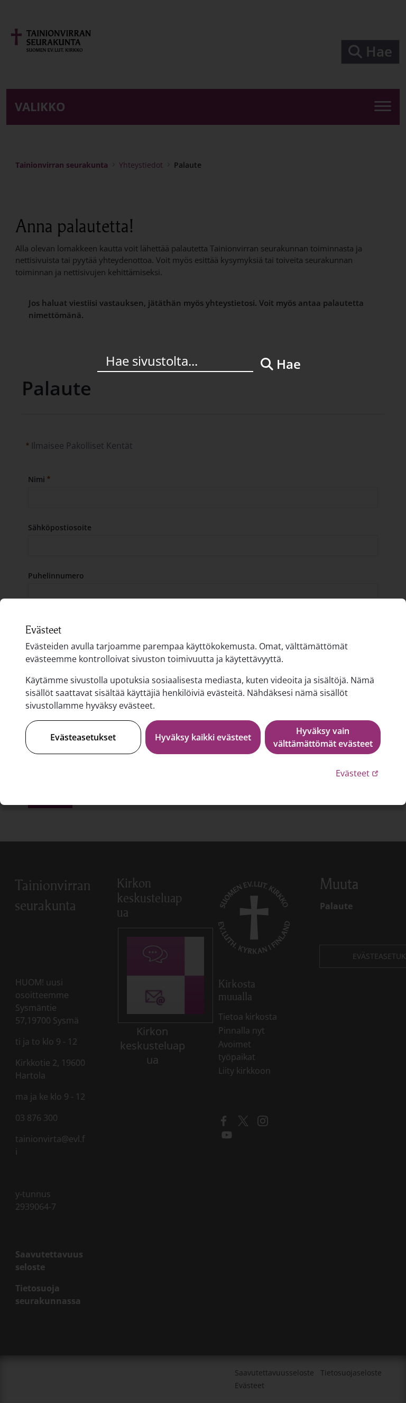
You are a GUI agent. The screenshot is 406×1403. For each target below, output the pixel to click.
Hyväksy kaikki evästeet (203, 737)
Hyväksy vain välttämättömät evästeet (323, 737)
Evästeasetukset (83, 737)
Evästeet (358, 773)
